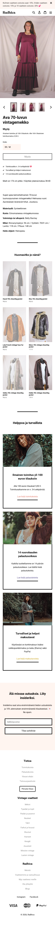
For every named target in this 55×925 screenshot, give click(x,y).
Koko (5, 142)
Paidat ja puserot (27, 814)
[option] (13, 107)
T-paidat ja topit (27, 809)
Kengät (27, 841)
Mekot (27, 804)
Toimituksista (27, 767)
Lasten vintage (27, 855)
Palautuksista (27, 772)
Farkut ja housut (27, 827)
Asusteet (27, 846)
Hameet (27, 837)
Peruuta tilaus (27, 789)
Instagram (21, 897)
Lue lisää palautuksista (27, 577)
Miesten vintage (27, 851)
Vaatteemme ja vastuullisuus (27, 875)
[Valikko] (50, 12)
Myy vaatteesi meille (27, 879)
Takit (27, 823)
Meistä (27, 870)
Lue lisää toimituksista (27, 496)
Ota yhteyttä (27, 884)
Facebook (34, 897)
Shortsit (27, 832)
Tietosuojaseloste (27, 781)
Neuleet (27, 818)
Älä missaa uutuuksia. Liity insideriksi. (27, 696)
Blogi (27, 889)
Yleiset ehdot (27, 776)
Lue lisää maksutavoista (27, 659)
